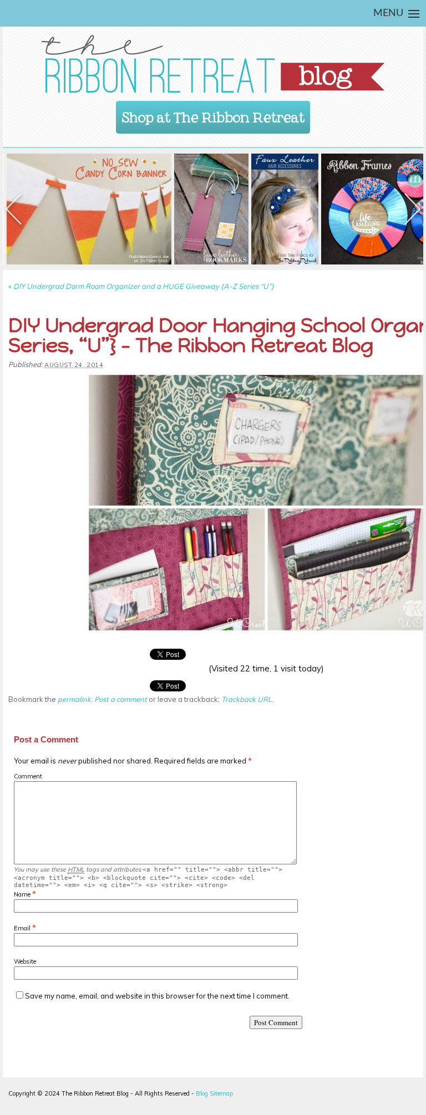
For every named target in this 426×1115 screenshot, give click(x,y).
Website (25, 961)
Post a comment (120, 699)
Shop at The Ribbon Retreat (213, 114)
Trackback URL (246, 699)
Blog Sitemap (214, 1093)
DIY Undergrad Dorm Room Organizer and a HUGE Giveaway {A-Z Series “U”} (141, 286)
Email (22, 928)
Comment (28, 776)
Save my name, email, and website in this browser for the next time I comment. (157, 995)
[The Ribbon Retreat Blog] (213, 64)
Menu (388, 13)
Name (22, 894)
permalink (74, 699)
